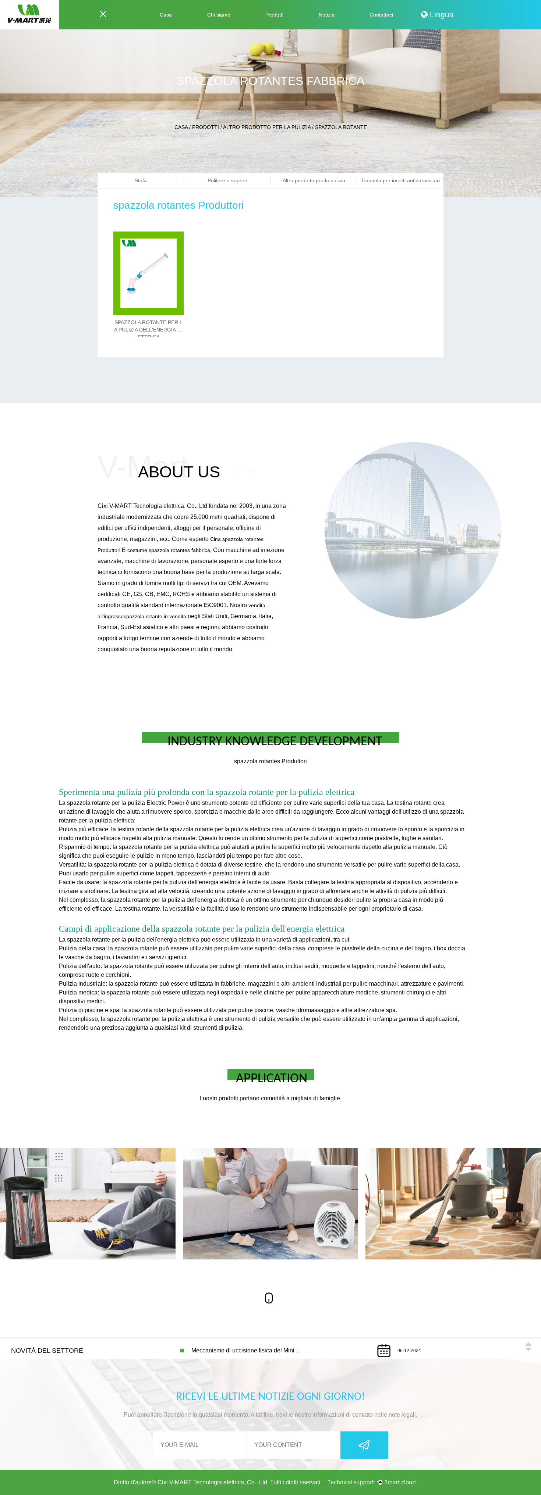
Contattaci (381, 15)
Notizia (327, 15)
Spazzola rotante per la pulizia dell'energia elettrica (148, 329)
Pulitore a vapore (227, 180)
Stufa (141, 180)
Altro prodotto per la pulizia (267, 127)
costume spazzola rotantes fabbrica (168, 550)
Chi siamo (218, 15)
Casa (166, 15)
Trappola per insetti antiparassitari (400, 180)
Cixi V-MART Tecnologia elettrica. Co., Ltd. (213, 1482)
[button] (528, 1344)
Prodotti (274, 15)
